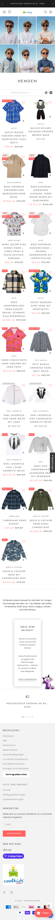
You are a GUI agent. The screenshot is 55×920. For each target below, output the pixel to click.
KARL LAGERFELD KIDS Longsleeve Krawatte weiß (41, 419)
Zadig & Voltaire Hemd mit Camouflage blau (14, 575)
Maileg (41, 124)
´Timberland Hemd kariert (14, 522)
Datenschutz (9, 745)
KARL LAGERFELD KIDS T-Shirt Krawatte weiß (14, 467)
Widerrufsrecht (10, 750)
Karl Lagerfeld (14, 411)
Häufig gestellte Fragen (14, 794)
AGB (5, 740)
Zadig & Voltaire (41, 516)
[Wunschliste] (9, 12)
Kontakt (6, 790)
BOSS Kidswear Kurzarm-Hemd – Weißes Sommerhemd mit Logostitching (40, 251)
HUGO (14, 356)
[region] (27, 703)
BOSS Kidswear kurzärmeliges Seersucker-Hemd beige (14, 191)
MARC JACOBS (14, 240)
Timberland (14, 516)
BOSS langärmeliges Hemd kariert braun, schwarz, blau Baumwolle (14, 309)
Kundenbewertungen (13, 799)
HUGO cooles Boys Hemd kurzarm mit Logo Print (14, 363)
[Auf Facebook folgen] (4, 892)
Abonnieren (14, 833)
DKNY (40, 462)
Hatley (14, 128)
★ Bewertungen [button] (52, 462)
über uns (7, 849)
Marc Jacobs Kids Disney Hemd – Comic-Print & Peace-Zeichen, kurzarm (14, 251)
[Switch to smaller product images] (51, 93)
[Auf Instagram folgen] (11, 892)
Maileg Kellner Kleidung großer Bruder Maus (41, 131)
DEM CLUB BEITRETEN (27, 679)
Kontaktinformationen (14, 763)
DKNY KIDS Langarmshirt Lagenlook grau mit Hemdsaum (41, 471)
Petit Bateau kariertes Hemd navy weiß (40, 368)
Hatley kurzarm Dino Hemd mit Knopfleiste (40, 306)
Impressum (8, 736)
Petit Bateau (41, 360)
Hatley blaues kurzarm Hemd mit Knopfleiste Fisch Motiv (14, 137)
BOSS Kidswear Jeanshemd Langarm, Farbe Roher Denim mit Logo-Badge (41, 193)
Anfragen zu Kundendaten (16, 768)
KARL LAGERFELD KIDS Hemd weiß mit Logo (14, 419)
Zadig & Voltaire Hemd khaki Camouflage (40, 524)
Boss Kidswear (14, 182)
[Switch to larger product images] (46, 93)
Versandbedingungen (13, 754)
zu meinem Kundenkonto (15, 759)
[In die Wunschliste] (23, 102)
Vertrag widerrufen (16, 774)
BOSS (41, 182)
